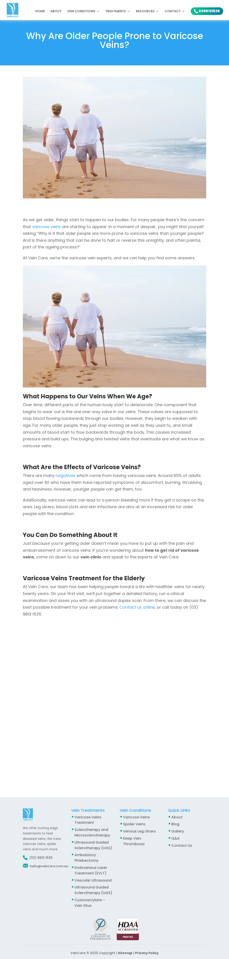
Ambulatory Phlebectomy (86, 857)
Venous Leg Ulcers (139, 831)
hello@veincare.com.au (48, 866)
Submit (123, 769)
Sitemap (125, 953)
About (55, 11)
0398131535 (209, 11)
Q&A (175, 838)
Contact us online (137, 607)
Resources (145, 11)
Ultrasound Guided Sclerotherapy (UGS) (93, 890)
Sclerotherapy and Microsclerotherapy (92, 832)
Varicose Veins (136, 817)
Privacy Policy (147, 953)
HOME (40, 11)
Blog (175, 824)
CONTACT (173, 11)
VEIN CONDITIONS (81, 11)
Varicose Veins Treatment (87, 820)
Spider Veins (134, 824)
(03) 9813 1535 (41, 857)
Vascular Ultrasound (93, 880)
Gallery (177, 831)
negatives (65, 475)
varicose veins (46, 226)
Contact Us (181, 845)
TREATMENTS (115, 11)
